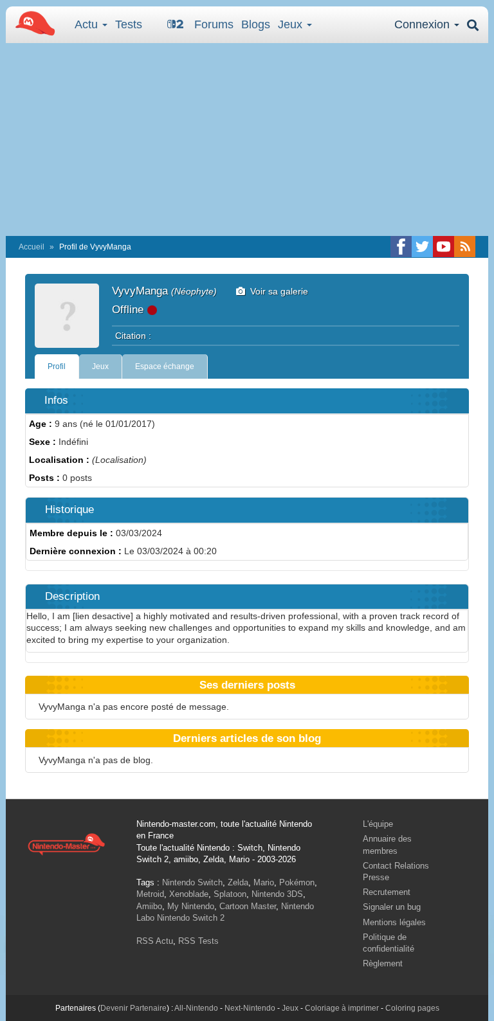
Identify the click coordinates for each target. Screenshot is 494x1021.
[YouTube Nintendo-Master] (443, 246)
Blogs (255, 24)
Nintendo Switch (192, 882)
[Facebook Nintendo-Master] (401, 246)
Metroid (150, 894)
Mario (263, 882)
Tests (128, 24)
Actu (88, 24)
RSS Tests (198, 941)
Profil (57, 366)
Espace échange (164, 366)
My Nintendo (190, 906)
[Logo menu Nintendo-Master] (31, 22)
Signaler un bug (392, 907)
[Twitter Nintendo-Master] (422, 246)
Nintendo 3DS (277, 894)
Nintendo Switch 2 (190, 918)
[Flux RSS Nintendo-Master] (464, 246)
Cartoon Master (247, 906)
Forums (213, 24)
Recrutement (386, 892)
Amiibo (149, 906)
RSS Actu (154, 941)
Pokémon (297, 882)
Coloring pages (412, 1008)
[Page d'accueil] (66, 843)
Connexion (423, 24)
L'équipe (378, 824)
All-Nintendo (196, 1008)
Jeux (292, 24)
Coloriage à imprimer (342, 1008)
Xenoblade (188, 894)
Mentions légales (394, 922)
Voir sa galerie (276, 291)
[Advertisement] (247, 140)
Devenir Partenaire (133, 1008)
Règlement (383, 963)
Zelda (238, 882)
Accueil (31, 246)
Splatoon (230, 894)
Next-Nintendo (249, 1008)
